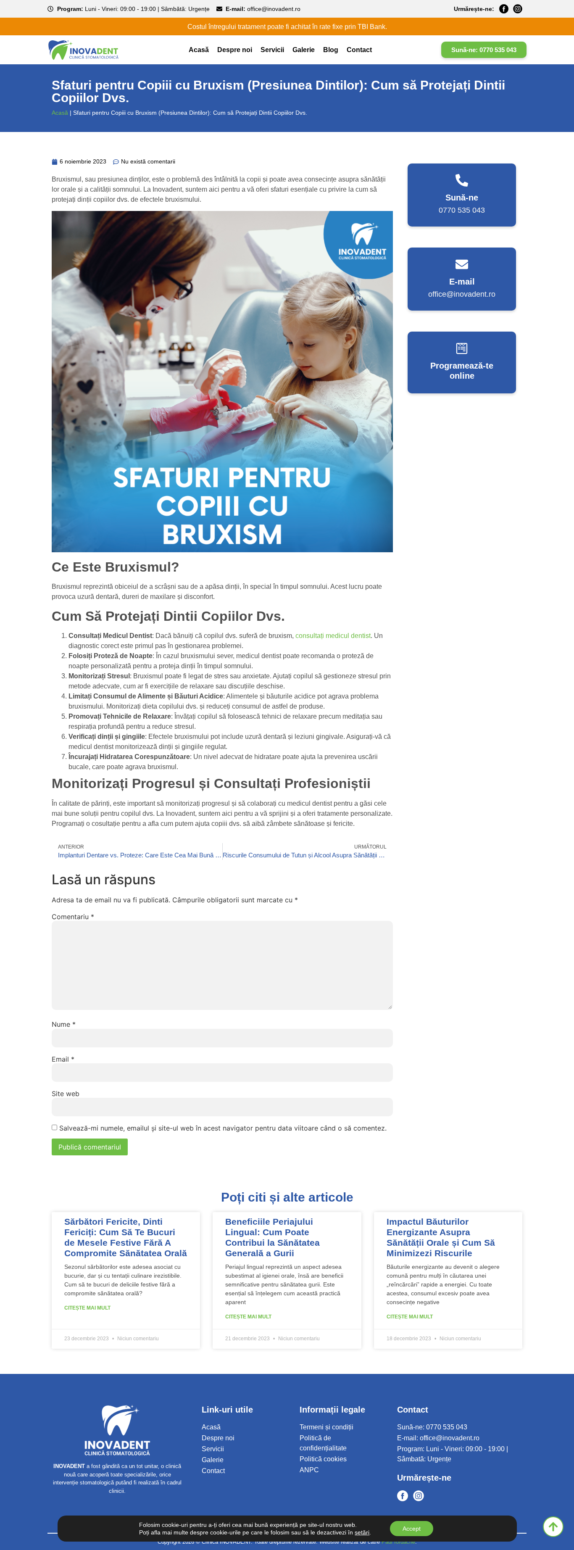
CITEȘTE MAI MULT (87, 1308)
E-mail (462, 281)
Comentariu (73, 916)
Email (63, 1059)
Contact (359, 49)
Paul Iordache (398, 1542)
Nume (64, 1024)
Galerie (303, 49)
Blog (330, 49)
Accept (412, 1528)
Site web (65, 1093)
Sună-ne (461, 197)
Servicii (272, 49)
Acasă (199, 49)
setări (362, 1532)
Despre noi (234, 49)
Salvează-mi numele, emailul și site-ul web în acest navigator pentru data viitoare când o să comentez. (223, 1128)
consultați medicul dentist (333, 635)
